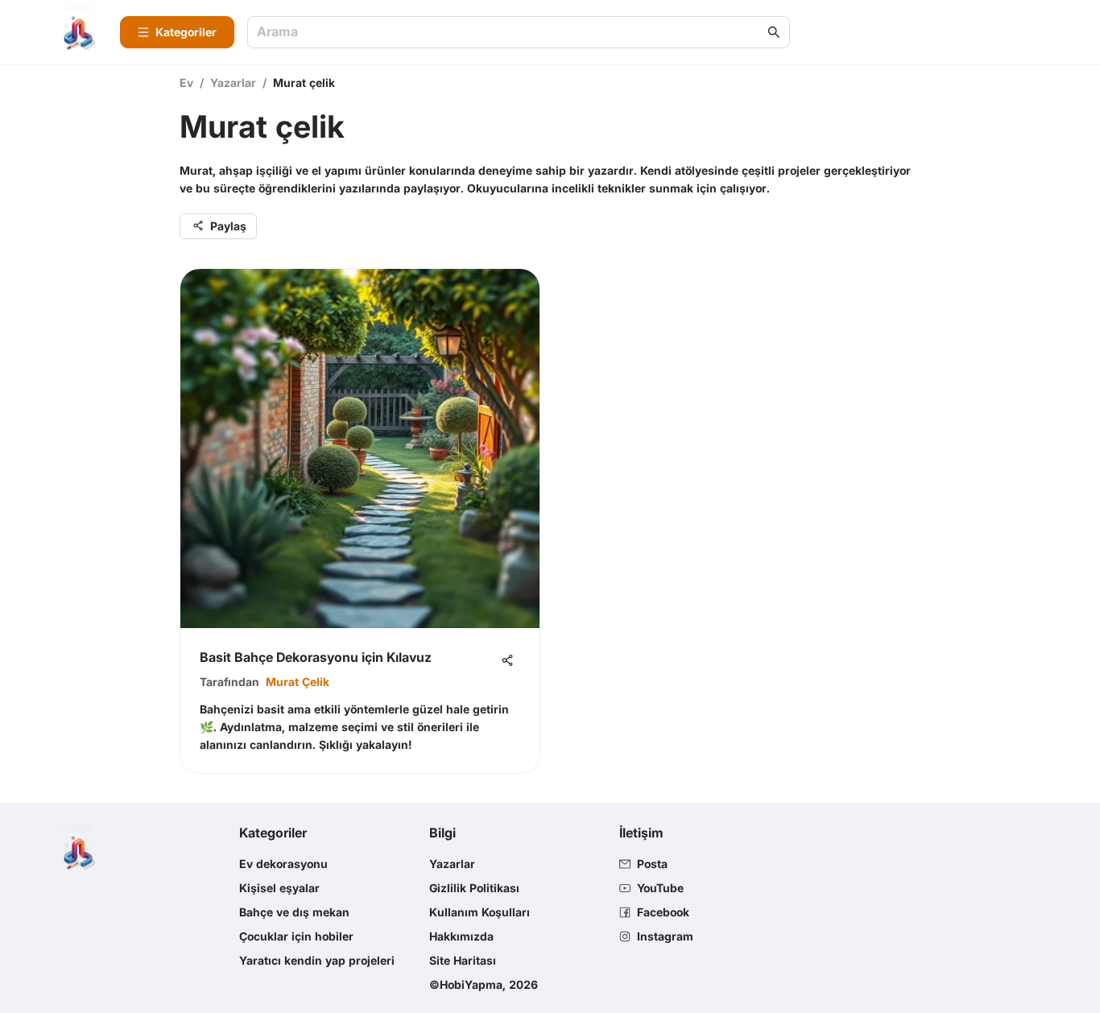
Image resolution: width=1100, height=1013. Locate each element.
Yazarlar (233, 82)
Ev (186, 82)
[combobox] (510, 33)
